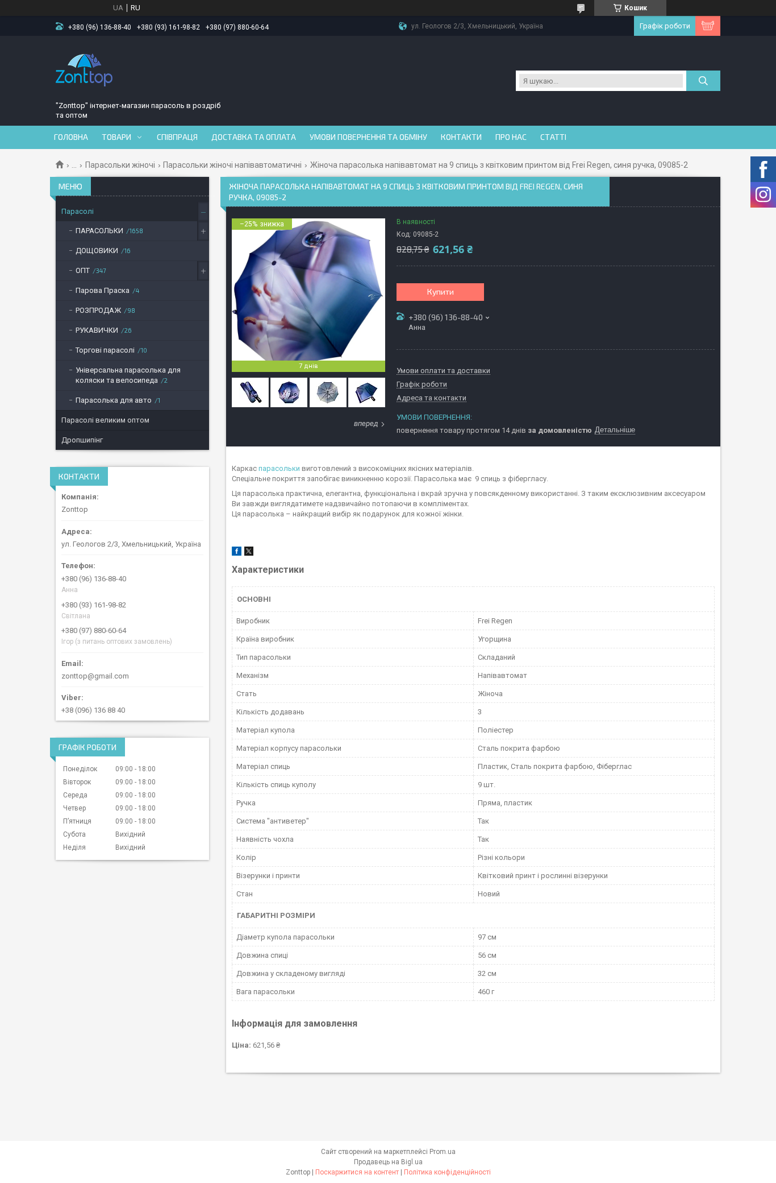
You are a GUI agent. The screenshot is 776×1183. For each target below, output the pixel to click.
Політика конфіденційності (447, 1172)
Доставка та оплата (253, 137)
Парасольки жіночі (120, 164)
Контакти (461, 137)
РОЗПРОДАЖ (98, 310)
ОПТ (83, 270)
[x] (248, 553)
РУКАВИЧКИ (97, 330)
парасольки (279, 468)
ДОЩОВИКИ (97, 250)
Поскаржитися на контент (357, 1172)
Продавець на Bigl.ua (388, 1162)
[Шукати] (703, 81)
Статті (553, 137)
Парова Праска (103, 290)
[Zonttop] (84, 70)
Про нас (511, 137)
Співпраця (177, 137)
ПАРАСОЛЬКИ (99, 230)
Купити (440, 291)
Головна (71, 137)
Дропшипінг (82, 440)
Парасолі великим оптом (105, 420)
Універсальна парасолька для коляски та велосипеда (128, 375)
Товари (116, 137)
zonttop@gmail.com (95, 676)
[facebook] (236, 553)
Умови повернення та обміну (368, 137)
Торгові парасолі (105, 350)
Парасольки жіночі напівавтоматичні (232, 164)
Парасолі (77, 211)
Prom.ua (442, 1152)
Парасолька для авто (114, 400)
